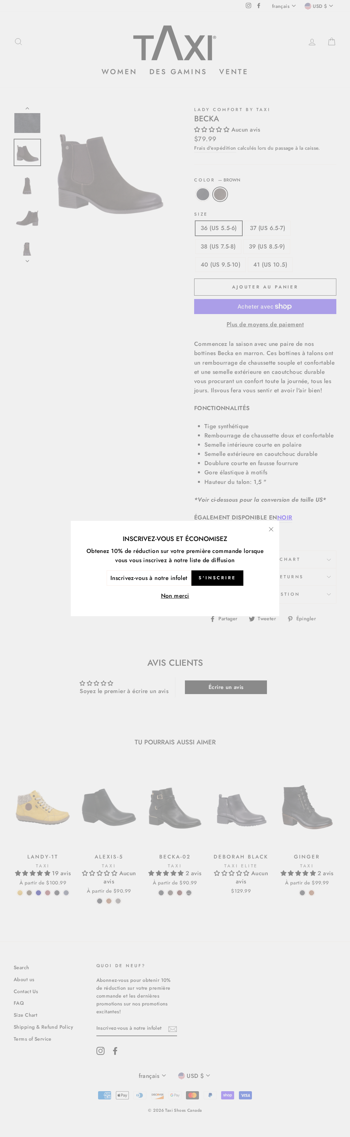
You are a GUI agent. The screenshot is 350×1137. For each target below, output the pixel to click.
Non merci (175, 596)
